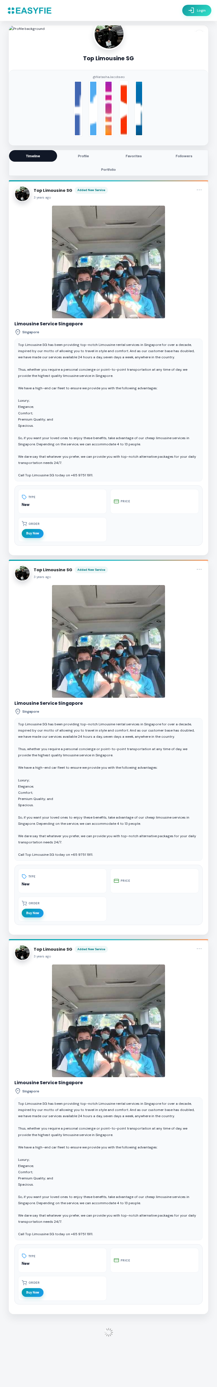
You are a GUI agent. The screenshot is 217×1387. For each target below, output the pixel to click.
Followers (184, 156)
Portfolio (108, 169)
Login (197, 10)
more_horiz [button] (199, 189)
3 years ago (42, 197)
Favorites (134, 156)
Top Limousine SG (53, 190)
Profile (83, 156)
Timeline (33, 156)
